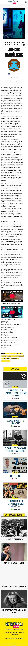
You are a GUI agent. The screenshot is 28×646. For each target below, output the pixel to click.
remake (8, 358)
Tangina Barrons (15, 358)
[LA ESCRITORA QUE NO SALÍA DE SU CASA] (14, 599)
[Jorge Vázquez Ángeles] (8, 74)
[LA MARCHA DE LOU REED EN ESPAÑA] (14, 575)
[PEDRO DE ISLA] (15, 465)
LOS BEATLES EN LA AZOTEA (14, 539)
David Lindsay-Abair (17, 353)
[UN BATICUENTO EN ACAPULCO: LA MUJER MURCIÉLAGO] (15, 490)
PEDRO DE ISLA (15, 476)
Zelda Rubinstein (6, 361)
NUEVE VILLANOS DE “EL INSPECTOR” (15, 422)
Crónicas (15, 387)
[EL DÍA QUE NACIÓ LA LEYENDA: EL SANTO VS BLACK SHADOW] (15, 380)
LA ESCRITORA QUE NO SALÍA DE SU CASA (14, 611)
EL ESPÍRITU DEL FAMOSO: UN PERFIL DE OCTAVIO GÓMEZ (15, 449)
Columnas (15, 417)
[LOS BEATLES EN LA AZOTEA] (14, 528)
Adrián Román (17, 453)
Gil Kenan (9, 356)
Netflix (3, 358)
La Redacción (16, 398)
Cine (15, 76)
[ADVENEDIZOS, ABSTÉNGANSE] (14, 552)
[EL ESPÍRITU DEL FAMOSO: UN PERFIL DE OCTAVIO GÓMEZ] (15, 438)
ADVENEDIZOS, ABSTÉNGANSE (14, 563)
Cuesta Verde (8, 353)
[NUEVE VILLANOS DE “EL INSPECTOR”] (15, 410)
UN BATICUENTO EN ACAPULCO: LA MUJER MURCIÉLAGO (16, 504)
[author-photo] (13, 398)
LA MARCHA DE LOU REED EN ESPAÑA (14, 586)
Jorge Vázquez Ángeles (15, 74)
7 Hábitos (15, 472)
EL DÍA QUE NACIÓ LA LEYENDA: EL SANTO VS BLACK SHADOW (16, 393)
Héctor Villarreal (16, 426)
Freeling (4, 356)
